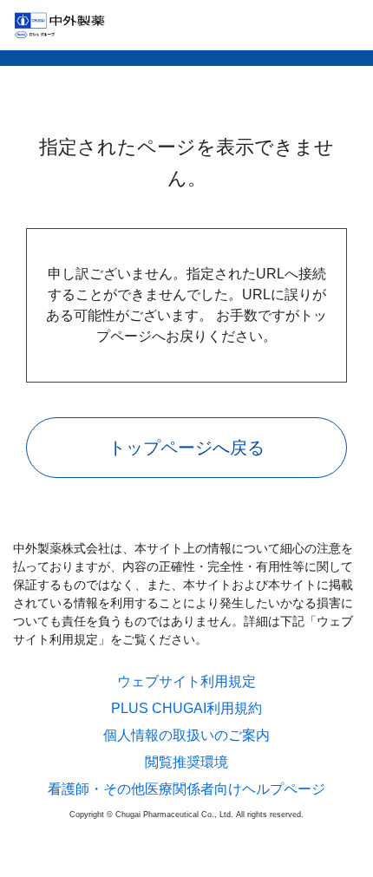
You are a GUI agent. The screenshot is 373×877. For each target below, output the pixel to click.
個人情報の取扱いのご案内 (186, 736)
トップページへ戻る (186, 447)
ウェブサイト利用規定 (186, 682)
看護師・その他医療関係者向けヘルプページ (186, 789)
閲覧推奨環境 (186, 762)
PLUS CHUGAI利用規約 (186, 709)
